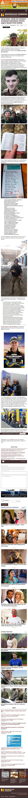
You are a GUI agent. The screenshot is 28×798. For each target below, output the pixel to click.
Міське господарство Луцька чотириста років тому (5, 779)
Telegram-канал (14, 439)
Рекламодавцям (12, 796)
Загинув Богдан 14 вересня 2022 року (9, 326)
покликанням (20, 432)
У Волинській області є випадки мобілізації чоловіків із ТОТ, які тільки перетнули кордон (22, 780)
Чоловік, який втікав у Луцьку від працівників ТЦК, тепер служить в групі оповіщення (13, 764)
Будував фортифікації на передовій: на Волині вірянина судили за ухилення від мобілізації (13, 715)
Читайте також (14, 447)
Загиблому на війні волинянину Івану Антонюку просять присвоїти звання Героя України (13, 450)
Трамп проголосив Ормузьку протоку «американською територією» (12, 756)
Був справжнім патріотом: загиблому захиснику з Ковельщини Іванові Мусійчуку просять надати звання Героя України (12, 456)
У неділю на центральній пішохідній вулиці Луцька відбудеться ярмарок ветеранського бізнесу (11, 748)
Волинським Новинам (12, 59)
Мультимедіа (14, 770)
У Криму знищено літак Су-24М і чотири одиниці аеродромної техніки (11, 732)
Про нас (2, 796)
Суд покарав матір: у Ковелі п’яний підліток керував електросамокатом (12, 760)
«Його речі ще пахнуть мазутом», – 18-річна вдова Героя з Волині (13, 459)
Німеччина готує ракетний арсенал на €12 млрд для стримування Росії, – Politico (12, 719)
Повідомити (22, 433)
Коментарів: (12, 25)
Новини (14, 708)
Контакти (6, 796)
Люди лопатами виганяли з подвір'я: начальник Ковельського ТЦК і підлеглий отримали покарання (12, 752)
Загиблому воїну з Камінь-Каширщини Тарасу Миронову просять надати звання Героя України (13, 452)
